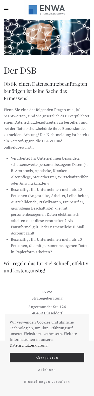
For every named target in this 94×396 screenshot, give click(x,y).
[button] (6, 9)
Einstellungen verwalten (47, 381)
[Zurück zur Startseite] (47, 9)
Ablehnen (47, 369)
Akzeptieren (47, 357)
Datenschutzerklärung (28, 345)
